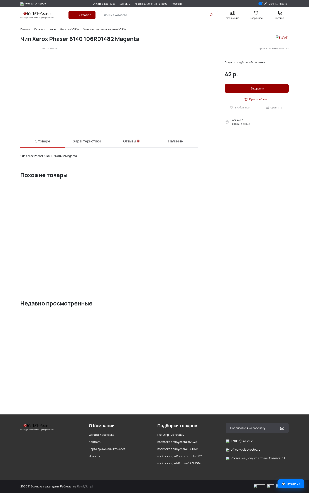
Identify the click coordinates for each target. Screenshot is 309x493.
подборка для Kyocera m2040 (177, 442)
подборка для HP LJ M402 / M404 (179, 463)
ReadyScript (85, 486)
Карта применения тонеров (107, 449)
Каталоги (39, 29)
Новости (94, 456)
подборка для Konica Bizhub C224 (179, 456)
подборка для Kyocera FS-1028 (177, 449)
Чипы (53, 29)
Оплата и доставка (101, 435)
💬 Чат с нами (291, 484)
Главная (25, 29)
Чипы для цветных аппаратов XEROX (104, 29)
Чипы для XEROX (69, 29)
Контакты (95, 442)
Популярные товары (170, 435)
